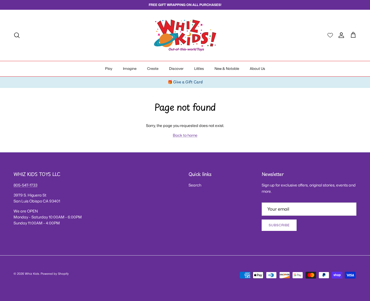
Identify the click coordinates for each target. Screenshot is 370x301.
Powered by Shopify (55, 273)
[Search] (17, 35)
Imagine (130, 68)
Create (152, 68)
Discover (176, 68)
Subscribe (279, 225)
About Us (257, 68)
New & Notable (227, 68)
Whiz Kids (32, 273)
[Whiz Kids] (185, 35)
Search (195, 185)
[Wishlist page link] (330, 35)
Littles (199, 68)
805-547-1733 (25, 185)
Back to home (185, 135)
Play (108, 68)
